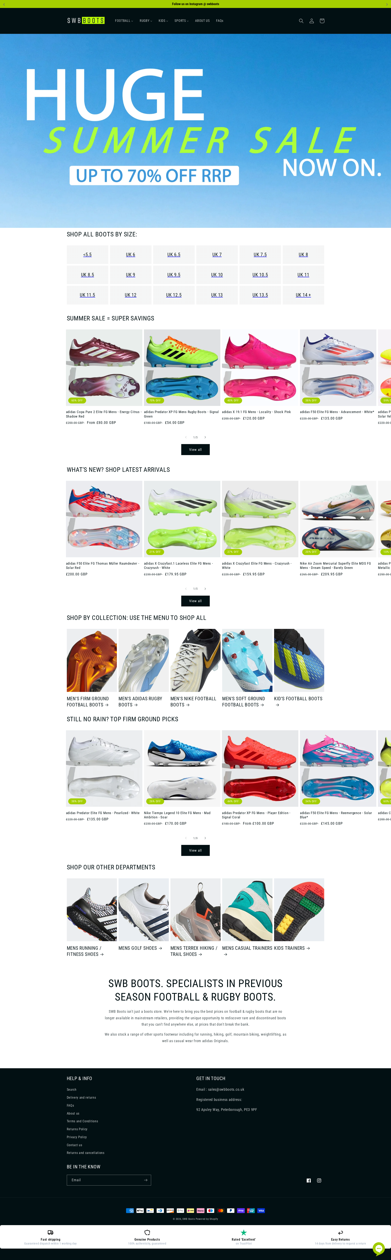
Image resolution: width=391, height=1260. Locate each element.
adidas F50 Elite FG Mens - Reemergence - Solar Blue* (336, 815)
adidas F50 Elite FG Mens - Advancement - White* (337, 412)
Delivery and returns (81, 1097)
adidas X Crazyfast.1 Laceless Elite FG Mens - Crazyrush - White (178, 565)
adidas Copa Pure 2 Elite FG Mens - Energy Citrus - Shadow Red (104, 414)
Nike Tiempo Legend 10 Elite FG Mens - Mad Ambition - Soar (177, 815)
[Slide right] (205, 437)
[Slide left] (185, 437)
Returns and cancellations (85, 1153)
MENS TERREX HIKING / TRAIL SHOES (194, 951)
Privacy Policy (77, 1137)
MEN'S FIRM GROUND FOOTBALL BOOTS (88, 702)
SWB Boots (188, 1219)
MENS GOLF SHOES (138, 948)
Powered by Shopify (207, 1219)
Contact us (74, 1145)
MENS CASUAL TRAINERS (247, 948)
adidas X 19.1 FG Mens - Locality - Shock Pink (256, 412)
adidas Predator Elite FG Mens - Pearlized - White (103, 813)
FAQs (70, 1105)
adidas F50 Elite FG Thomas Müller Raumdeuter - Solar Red (102, 565)
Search (72, 1090)
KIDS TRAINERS (289, 948)
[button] (301, 21)
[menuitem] (124, 21)
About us (73, 1113)
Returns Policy (77, 1129)
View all (195, 450)
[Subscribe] (146, 1180)
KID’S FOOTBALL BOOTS (298, 698)
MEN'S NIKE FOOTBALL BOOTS (193, 702)
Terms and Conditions (82, 1121)
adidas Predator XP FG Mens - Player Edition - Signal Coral (256, 815)
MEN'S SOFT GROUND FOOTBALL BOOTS (243, 702)
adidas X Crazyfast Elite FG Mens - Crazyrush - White (257, 565)
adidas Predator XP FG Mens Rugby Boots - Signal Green (181, 414)
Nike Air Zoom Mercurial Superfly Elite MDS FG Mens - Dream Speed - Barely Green (335, 565)
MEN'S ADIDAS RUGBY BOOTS (140, 702)
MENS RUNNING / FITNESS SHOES (84, 951)
